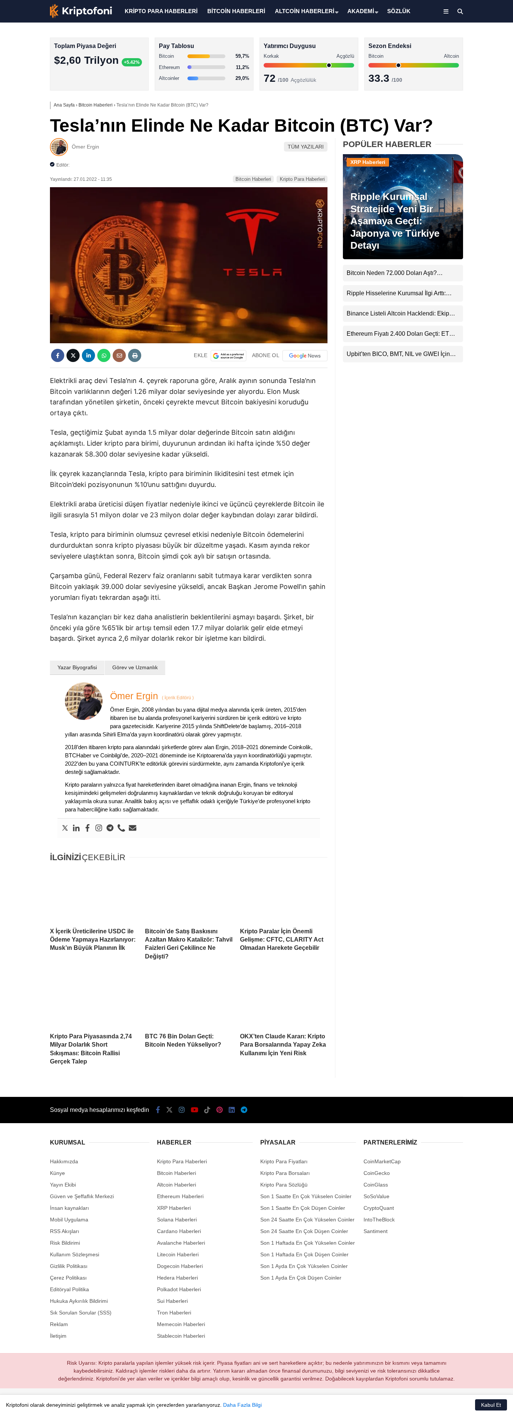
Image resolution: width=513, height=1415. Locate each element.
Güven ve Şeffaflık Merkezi (82, 1196)
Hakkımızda (64, 1161)
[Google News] (304, 355)
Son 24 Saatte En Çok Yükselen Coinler (307, 1220)
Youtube (469, 280)
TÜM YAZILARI (306, 147)
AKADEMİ (360, 11)
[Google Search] (228, 355)
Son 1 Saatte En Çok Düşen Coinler (302, 1208)
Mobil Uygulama (69, 1220)
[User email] (132, 828)
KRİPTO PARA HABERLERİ (161, 11)
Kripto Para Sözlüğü (284, 1185)
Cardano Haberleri (179, 1231)
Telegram (469, 364)
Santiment (376, 1231)
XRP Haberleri (444, 152)
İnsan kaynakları (69, 1208)
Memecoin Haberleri (451, 167)
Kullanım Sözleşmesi (74, 1254)
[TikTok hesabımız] (207, 1110)
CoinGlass (376, 1185)
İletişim (58, 1336)
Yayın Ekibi (63, 1185)
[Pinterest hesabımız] (219, 1110)
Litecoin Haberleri (178, 1254)
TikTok (468, 301)
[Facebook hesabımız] (158, 1110)
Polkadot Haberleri (179, 1289)
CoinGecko (377, 1173)
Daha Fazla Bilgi (242, 1405)
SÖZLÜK (398, 11)
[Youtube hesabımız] (194, 1110)
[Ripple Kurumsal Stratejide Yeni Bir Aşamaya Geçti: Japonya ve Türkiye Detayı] (403, 257)
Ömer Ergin (85, 147)
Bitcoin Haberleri (447, 92)
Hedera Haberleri (177, 1278)
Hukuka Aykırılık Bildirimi (79, 1301)
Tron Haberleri (174, 1313)
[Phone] (121, 828)
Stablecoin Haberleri (451, 182)
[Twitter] (65, 828)
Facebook (468, 217)
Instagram (469, 259)
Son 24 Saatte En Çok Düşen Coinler (304, 1231)
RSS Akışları (64, 1231)
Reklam (59, 1324)
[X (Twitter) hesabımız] (466, 238)
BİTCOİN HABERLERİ (236, 11)
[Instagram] (99, 828)
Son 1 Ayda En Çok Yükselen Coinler (304, 1266)
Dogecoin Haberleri (180, 1266)
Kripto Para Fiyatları (284, 1161)
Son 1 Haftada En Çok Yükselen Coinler (307, 1243)
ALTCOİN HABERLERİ (304, 11)
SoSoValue (376, 1196)
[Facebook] (87, 828)
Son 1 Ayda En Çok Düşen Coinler (300, 1278)
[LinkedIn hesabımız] (232, 1110)
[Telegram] (110, 828)
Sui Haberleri (172, 1301)
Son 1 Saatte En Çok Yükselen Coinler (306, 1196)
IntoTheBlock (379, 1220)
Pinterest (469, 322)
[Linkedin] (76, 828)
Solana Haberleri (447, 137)
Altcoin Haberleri (447, 107)
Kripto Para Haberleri (452, 77)
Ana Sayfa (446, 42)
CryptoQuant (379, 1208)
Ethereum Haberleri (450, 122)
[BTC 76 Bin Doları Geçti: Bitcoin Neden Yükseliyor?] (188, 1000)
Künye (57, 1173)
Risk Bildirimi (65, 1243)
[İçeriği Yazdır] (134, 355)
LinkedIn (469, 343)
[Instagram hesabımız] (182, 1110)
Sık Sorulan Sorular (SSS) (81, 1313)
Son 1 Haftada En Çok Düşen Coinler (304, 1254)
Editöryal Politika (69, 1289)
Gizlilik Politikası (69, 1266)
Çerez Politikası (68, 1278)
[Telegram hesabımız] (244, 1110)
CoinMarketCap (382, 1161)
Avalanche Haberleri (181, 1243)
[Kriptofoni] (81, 17)
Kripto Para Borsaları (285, 1173)
